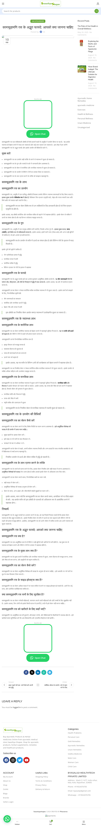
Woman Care (73, 762)
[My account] (97, 3)
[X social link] (32, 672)
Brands (6, 798)
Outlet (5, 789)
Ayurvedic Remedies (76, 745)
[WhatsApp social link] (43, 672)
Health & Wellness (85, 114)
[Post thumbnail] (82, 51)
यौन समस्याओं (62, 279)
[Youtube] (26, 760)
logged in (17, 707)
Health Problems (75, 733)
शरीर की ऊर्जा (68, 331)
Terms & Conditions (43, 781)
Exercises (81, 109)
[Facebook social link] (26, 672)
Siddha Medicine (75, 754)
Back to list (38, 684)
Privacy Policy (40, 785)
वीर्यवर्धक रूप (18, 197)
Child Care (72, 766)
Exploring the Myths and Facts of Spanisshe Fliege (93, 46)
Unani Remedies (74, 750)
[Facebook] (6, 760)
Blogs (5, 793)
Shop (5, 785)
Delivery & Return (42, 789)
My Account (8, 777)
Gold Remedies (74, 741)
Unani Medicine (84, 123)
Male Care (72, 758)
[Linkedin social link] (37, 672)
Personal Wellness (85, 118)
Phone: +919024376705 (77, 786)
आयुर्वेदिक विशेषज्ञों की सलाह (11, 472)
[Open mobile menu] (3, 3)
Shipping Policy (41, 777)
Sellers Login (8, 802)
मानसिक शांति (62, 383)
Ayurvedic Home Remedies (85, 99)
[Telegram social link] (49, 672)
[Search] (96, 11)
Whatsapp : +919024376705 (79, 795)
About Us (7, 781)
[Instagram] (13, 760)
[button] (7, 819)
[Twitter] (20, 760)
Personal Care (73, 737)
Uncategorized (38, 21)
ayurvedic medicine (86, 105)
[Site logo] (50, 3)
